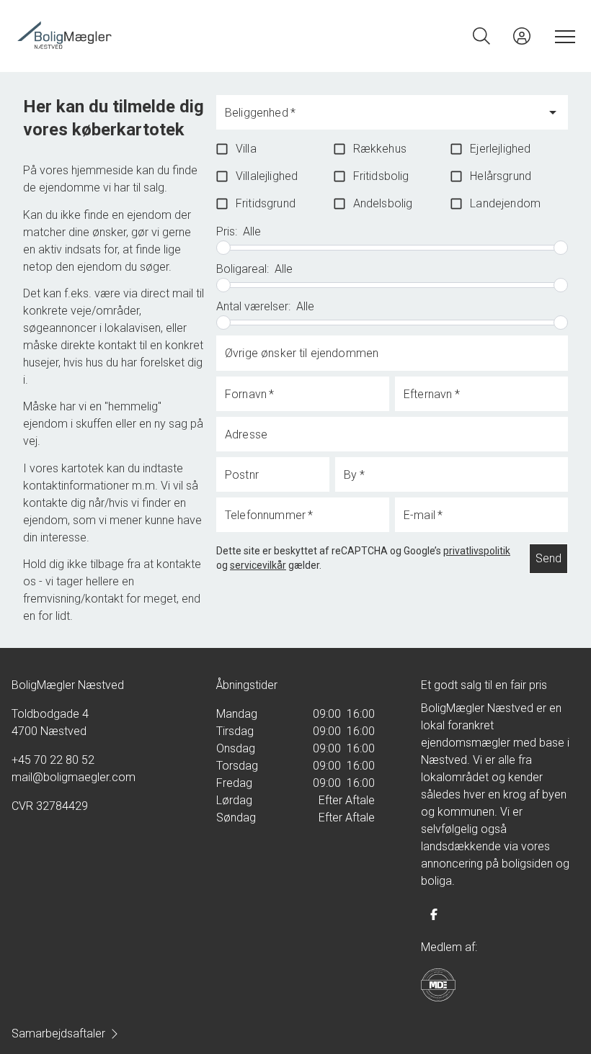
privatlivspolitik (476, 551)
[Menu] (562, 36)
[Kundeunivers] (521, 36)
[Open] (553, 112)
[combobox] (381, 119)
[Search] (481, 36)
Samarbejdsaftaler (58, 1033)
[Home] (155, 36)
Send (548, 558)
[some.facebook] (434, 914)
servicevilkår (258, 565)
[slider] (223, 247)
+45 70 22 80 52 (53, 760)
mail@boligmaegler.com (73, 777)
